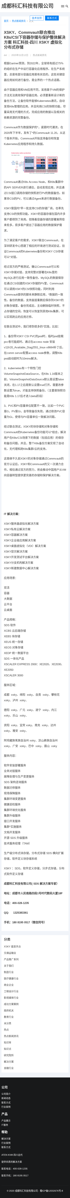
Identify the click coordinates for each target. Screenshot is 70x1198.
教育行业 (9, 1016)
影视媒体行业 (11, 997)
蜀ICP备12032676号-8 (51, 1190)
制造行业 (9, 972)
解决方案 (9, 1061)
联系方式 (52, 18)
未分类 (7, 1023)
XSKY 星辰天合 (12, 946)
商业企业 (9, 984)
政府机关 (9, 1010)
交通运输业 (10, 953)
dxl (5, 55)
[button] (62, 7)
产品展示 (6, 1120)
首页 (6, 21)
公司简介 (6, 1094)
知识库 (7, 1042)
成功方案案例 (11, 1004)
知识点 (7, 1048)
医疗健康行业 (11, 978)
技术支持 (37, 18)
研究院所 (9, 1055)
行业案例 (6, 1107)
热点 (6, 1029)
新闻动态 (6, 1098)
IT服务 (4, 1125)
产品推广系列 (11, 959)
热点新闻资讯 (19, 21)
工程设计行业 (11, 991)
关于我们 (9, 965)
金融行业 (9, 1068)
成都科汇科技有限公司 (27, 6)
